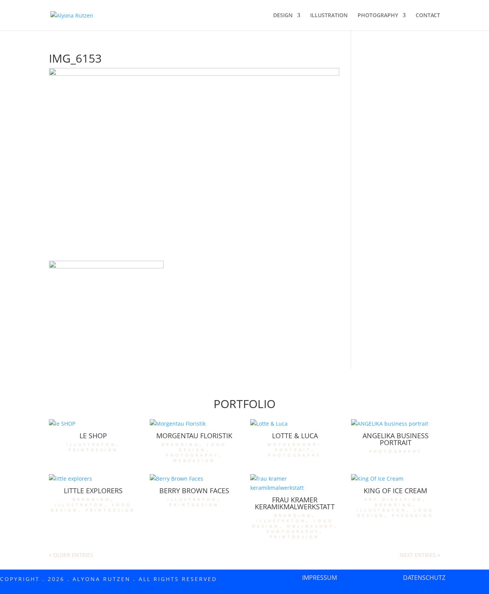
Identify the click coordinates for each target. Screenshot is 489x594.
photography (192, 454)
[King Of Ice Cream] (395, 478)
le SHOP (93, 435)
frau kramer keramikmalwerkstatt (295, 503)
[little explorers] (93, 478)
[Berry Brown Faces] (194, 478)
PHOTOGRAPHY (378, 16)
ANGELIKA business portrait (396, 439)
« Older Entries (71, 554)
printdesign (93, 449)
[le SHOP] (93, 423)
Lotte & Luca (295, 435)
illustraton (91, 443)
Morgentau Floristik (194, 435)
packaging (413, 514)
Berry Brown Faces (194, 490)
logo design (203, 446)
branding (180, 443)
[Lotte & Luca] (294, 423)
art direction (393, 498)
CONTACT (428, 16)
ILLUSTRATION (329, 16)
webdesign (194, 459)
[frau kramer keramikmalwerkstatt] (294, 483)
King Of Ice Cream (395, 490)
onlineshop (310, 525)
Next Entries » (420, 554)
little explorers (93, 490)
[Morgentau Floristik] (194, 423)
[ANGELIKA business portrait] (395, 423)
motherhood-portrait (294, 446)
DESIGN (283, 16)
